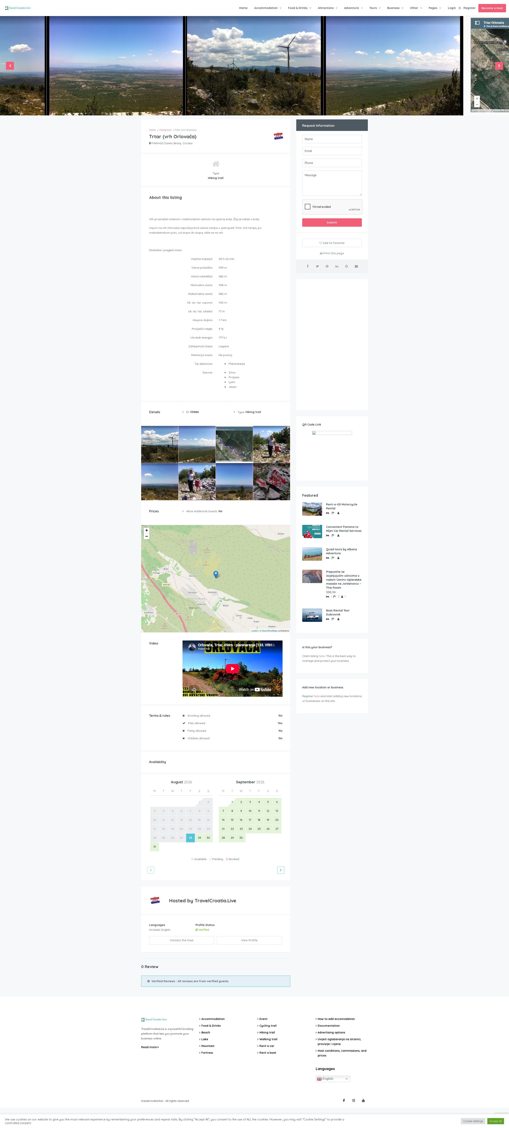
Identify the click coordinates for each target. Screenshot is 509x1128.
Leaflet (254, 630)
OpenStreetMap (269, 630)
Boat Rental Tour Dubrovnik (338, 612)
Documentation (329, 1025)
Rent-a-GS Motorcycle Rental (341, 506)
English (327, 1078)
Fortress (207, 1052)
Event (263, 1019)
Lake (204, 1039)
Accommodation (266, 8)
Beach (205, 1032)
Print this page (333, 253)
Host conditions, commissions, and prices (342, 1053)
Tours (373, 8)
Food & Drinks (297, 8)
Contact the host (181, 940)
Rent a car (266, 1046)
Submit (332, 222)
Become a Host (492, 8)
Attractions (326, 8)
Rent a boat (267, 1052)
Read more (149, 1047)
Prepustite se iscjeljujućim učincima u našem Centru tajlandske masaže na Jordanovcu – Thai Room (343, 579)
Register (469, 8)
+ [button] (146, 530)
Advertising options (331, 1032)
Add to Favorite (333, 243)
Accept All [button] (496, 1121)
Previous (10, 66)
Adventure (351, 8)
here (322, 656)
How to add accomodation (336, 1019)
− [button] (146, 536)
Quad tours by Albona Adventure (341, 551)
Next (499, 66)
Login (452, 8)
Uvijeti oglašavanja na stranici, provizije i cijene (339, 1041)
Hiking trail (267, 1032)
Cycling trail (268, 1025)
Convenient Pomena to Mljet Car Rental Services (343, 529)
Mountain (208, 1046)
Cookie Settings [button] (473, 1121)
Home (243, 8)
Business (393, 8)
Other (414, 8)
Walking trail (268, 1039)
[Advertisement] (332, 344)
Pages (433, 8)
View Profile (249, 940)
